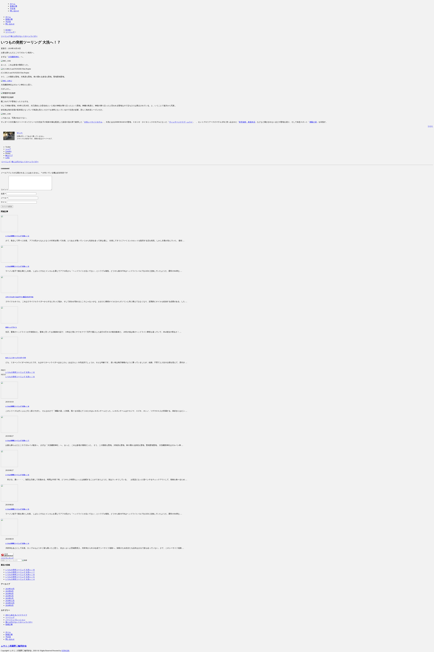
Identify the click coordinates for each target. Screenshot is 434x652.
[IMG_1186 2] (6, 81)
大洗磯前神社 (13, 57)
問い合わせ (14, 11)
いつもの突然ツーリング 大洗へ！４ (17, 543)
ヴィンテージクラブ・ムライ (181, 122)
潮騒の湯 (313, 122)
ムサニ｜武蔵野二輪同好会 (14, 646)
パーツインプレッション (15, 620)
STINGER (65, 651)
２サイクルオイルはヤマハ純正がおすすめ (19, 297)
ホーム (12, 4)
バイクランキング (7, 558)
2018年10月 (9, 603)
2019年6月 (9, 593)
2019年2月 (9, 598)
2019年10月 (9, 589)
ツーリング (6, 162)
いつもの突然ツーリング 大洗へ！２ (17, 236)
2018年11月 (9, 601)
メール (4, 198)
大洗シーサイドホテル (93, 122)
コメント (4, 189)
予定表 (12, 8)
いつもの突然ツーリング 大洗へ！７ (17, 440)
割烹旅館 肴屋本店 (247, 122)
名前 (3, 194)
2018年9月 (9, 605)
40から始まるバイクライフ (16, 615)
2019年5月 (9, 596)
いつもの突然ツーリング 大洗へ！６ (20, 372)
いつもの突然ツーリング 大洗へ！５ (17, 266)
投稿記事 (9, 624)
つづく (430, 126)
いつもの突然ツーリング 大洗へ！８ (20, 377)
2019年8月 (9, 591)
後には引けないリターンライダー (25, 162)
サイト (3, 202)
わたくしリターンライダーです (15, 358)
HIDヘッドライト (11, 327)
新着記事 (13, 6)
